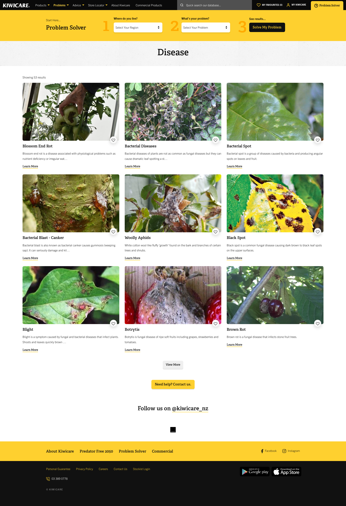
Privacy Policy (84, 469)
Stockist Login (141, 469)
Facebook (270, 450)
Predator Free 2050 (96, 451)
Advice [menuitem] (77, 5)
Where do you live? (125, 18)
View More (173, 365)
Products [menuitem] (40, 5)
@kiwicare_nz (190, 408)
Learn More (30, 166)
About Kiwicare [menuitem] (120, 5)
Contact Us (120, 469)
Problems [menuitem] (59, 5)
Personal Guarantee (58, 469)
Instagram (293, 450)
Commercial (162, 451)
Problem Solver (329, 5)
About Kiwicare (60, 451)
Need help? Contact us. (173, 384)
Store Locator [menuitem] (96, 5)
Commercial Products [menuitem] (149, 5)
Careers (103, 469)
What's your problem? (195, 18)
